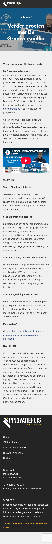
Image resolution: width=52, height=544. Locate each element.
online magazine (11, 108)
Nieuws (26, 17)
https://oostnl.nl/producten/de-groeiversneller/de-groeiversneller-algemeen (23, 335)
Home (6, 437)
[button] (47, 4)
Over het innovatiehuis (14, 447)
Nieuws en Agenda (13, 453)
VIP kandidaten (11, 442)
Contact (7, 458)
